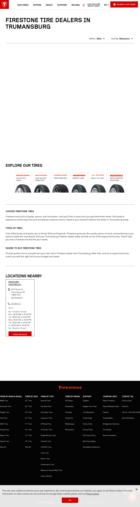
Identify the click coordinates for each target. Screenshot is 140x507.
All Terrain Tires (46, 430)
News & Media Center (111, 406)
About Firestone (109, 401)
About (49, 5)
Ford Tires (3, 418)
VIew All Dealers (128, 418)
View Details (20, 335)
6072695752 (28, 113)
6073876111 (28, 78)
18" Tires (28, 418)
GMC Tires (4, 424)
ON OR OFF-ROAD (21, 179)
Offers (37, 5)
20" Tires (28, 406)
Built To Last (97, 178)
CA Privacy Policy (89, 435)
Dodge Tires (4, 412)
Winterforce (69, 430)
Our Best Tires (46, 406)
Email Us (125, 406)
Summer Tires (46, 441)
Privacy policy (92, 494)
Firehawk (68, 412)
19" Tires (28, 412)
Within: (95, 39)
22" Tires (28, 401)
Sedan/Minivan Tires (48, 435)
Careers (106, 412)
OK (70, 500)
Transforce (69, 418)
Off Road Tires (46, 424)
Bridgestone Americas (111, 424)
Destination (69, 406)
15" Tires (28, 435)
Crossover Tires (46, 418)
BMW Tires (4, 401)
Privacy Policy (88, 430)
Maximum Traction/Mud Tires (51, 470)
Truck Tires (45, 453)
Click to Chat (126, 401)
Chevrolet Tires (5, 406)
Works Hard (78, 178)
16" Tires (28, 430)
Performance (60, 178)
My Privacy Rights (89, 441)
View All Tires (46, 401)
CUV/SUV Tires (46, 447)
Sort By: (120, 39)
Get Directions (17, 298)
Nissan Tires (4, 435)
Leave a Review (46, 476)
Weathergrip (69, 424)
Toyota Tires (4, 441)
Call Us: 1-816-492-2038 (131, 412)
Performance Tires (47, 465)
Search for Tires (126, 4)
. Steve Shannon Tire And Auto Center (28, 124)
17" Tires (28, 424)
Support (62, 5)
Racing (76, 5)
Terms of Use (87, 424)
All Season (69, 401)
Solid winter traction (116, 179)
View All (3, 447)
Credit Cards (87, 418)
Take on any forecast (41, 179)
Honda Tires (4, 430)
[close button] (136, 489)
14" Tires (28, 441)
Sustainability (108, 418)
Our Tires (23, 5)
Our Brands (107, 430)
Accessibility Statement (91, 447)
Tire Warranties (88, 412)
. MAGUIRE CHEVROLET (20, 54)
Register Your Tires (90, 406)
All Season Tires (46, 412)
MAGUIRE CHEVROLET (14, 283)
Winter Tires (45, 459)
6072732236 (28, 148)
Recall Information (109, 435)
